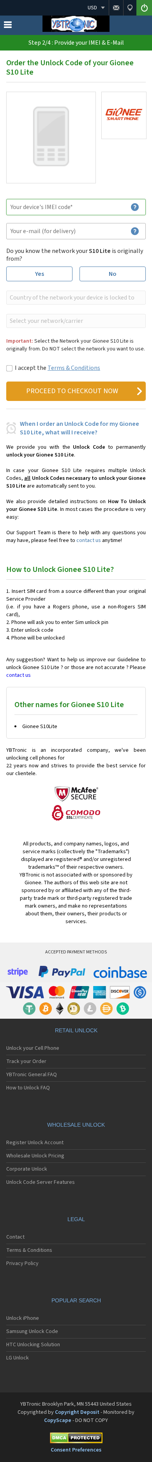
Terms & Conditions (74, 368)
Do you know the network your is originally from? (74, 255)
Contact (15, 1237)
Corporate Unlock (26, 1169)
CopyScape (57, 1420)
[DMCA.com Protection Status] (76, 1439)
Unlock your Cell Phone (32, 1048)
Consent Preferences (76, 1450)
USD (92, 8)
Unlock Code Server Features (40, 1182)
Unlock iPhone (22, 1318)
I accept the (57, 368)
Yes (39, 274)
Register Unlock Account (35, 1143)
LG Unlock (17, 1358)
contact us (88, 540)
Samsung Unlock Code (32, 1331)
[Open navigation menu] (8, 26)
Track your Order (26, 1061)
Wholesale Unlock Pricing (35, 1156)
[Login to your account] (144, 8)
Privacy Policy (22, 1263)
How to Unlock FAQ (28, 1088)
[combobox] (75, 297)
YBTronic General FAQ (31, 1075)
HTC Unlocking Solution (33, 1345)
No (113, 274)
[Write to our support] (116, 8)
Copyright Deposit (77, 1412)
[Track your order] (129, 8)
